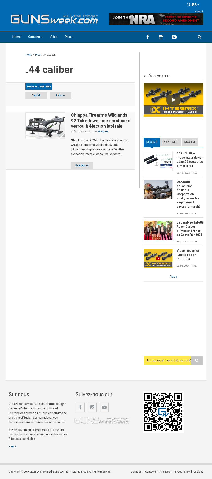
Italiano (60, 95)
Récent (153, 142)
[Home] (54, 18)
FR (194, 4)
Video (54, 37)
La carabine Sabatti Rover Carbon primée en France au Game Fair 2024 (190, 229)
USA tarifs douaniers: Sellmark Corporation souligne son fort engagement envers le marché (188, 194)
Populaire (170, 142)
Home (16, 37)
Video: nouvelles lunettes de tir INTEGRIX (188, 255)
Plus (68, 37)
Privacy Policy (182, 471)
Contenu (34, 37)
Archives (165, 471)
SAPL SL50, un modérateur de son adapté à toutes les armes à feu (190, 159)
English (36, 95)
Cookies (198, 471)
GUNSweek (103, 131)
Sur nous (136, 471)
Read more (81, 165)
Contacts (150, 471)
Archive (190, 142)
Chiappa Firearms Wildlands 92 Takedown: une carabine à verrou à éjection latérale (100, 120)
